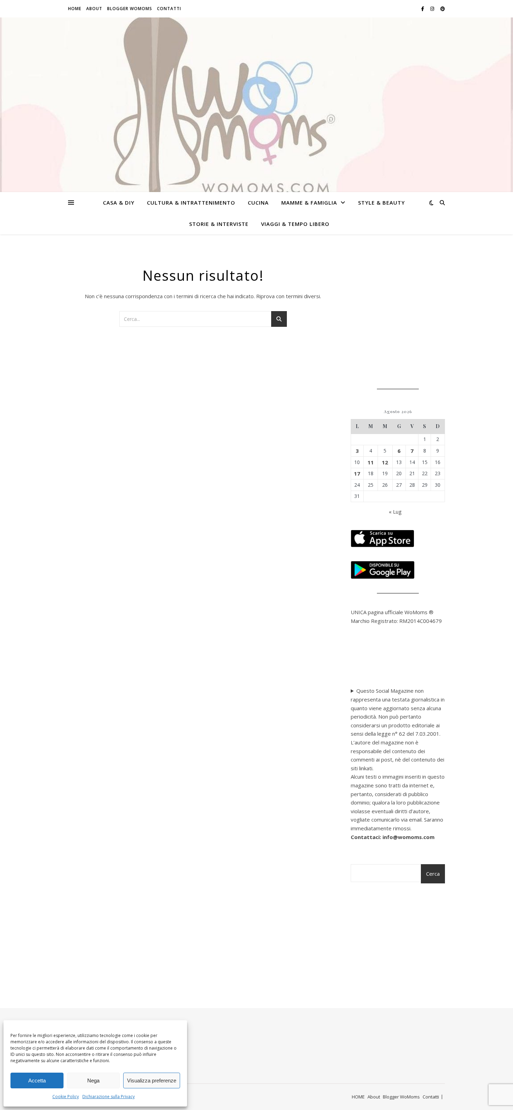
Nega (93, 1080)
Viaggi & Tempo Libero (295, 223)
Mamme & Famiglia (309, 202)
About (94, 9)
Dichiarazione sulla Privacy (108, 1097)
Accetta (37, 1080)
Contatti (169, 9)
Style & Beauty (381, 202)
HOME (74, 9)
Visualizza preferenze (151, 1080)
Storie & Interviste (218, 223)
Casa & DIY (118, 202)
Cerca (433, 873)
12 (385, 462)
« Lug (395, 511)
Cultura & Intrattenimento (191, 202)
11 (370, 462)
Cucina (258, 202)
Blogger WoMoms (129, 9)
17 (357, 473)
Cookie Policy (65, 1097)
